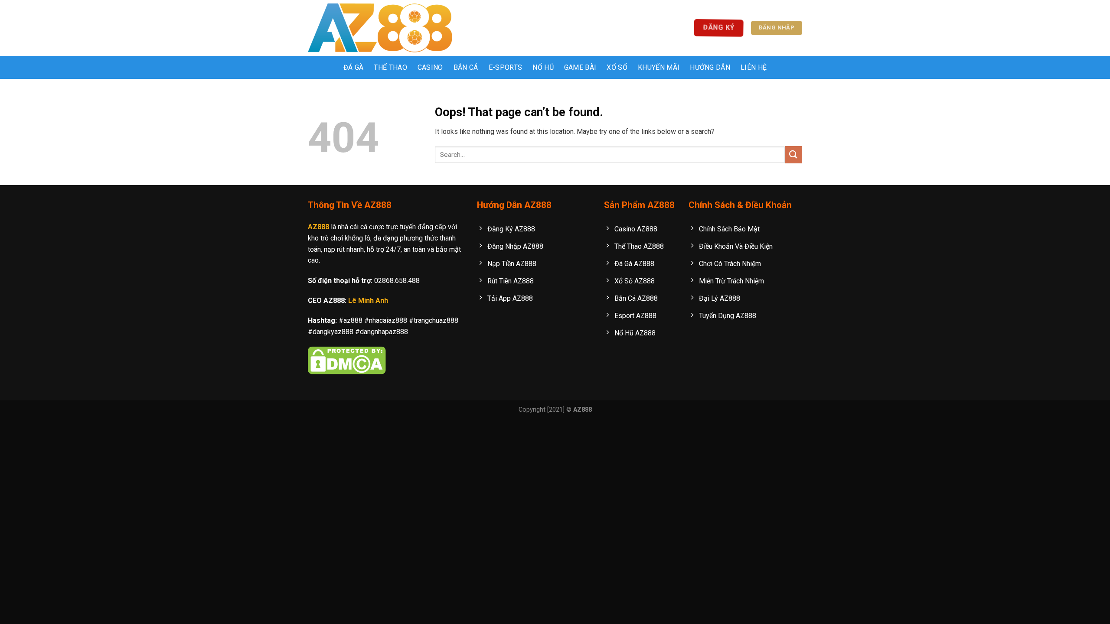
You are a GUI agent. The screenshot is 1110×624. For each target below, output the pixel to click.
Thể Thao (390, 67)
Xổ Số (617, 67)
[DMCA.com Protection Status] (347, 360)
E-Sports (505, 67)
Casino (430, 67)
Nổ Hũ (543, 67)
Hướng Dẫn (710, 67)
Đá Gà (353, 67)
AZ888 (318, 227)
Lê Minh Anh (368, 300)
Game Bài (580, 67)
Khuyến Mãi (658, 67)
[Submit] (793, 154)
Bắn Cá (466, 67)
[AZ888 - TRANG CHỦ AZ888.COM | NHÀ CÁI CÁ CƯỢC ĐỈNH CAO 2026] (380, 27)
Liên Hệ (754, 67)
